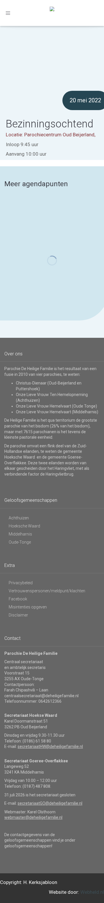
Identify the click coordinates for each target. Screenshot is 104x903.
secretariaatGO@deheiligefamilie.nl (50, 803)
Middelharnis (20, 534)
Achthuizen (19, 518)
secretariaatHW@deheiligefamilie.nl (50, 746)
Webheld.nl (92, 892)
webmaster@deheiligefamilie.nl (33, 817)
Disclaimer (18, 615)
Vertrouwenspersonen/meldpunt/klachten (47, 591)
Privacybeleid (21, 582)
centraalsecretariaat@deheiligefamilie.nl (41, 695)
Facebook (18, 599)
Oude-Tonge (20, 542)
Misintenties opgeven (28, 607)
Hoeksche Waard (24, 526)
